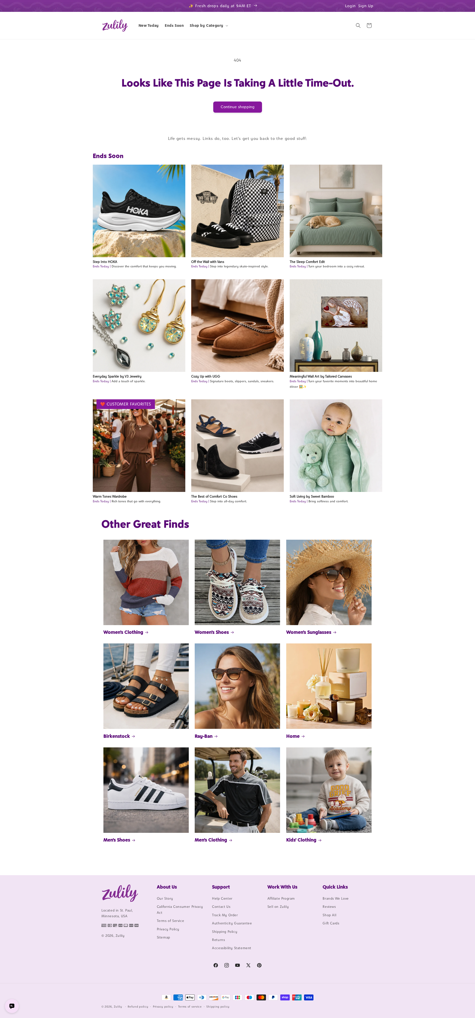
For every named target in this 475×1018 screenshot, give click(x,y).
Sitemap (163, 937)
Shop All (329, 915)
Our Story (165, 898)
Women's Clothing (123, 632)
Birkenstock (116, 736)
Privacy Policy (168, 929)
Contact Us (221, 907)
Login (350, 5)
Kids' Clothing (301, 839)
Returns (218, 940)
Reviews (329, 907)
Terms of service (190, 1006)
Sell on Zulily (278, 907)
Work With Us (282, 887)
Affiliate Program (281, 898)
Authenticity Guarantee (232, 923)
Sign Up (366, 5)
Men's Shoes (116, 839)
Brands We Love (336, 898)
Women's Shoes (212, 632)
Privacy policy (163, 1006)
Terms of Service (170, 921)
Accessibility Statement (231, 948)
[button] (208, 25)
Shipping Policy (224, 932)
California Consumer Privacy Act (180, 909)
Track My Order (225, 915)
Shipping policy (218, 1006)
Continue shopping (238, 106)
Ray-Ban (204, 736)
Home (293, 736)
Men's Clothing (211, 839)
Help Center (222, 898)
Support (221, 887)
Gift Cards (331, 923)
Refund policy (138, 1006)
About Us (167, 887)
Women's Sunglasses (308, 632)
